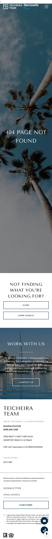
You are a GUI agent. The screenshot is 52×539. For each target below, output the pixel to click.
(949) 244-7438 (10, 429)
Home (26, 305)
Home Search (26, 315)
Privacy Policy (40, 523)
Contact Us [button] (26, 382)
